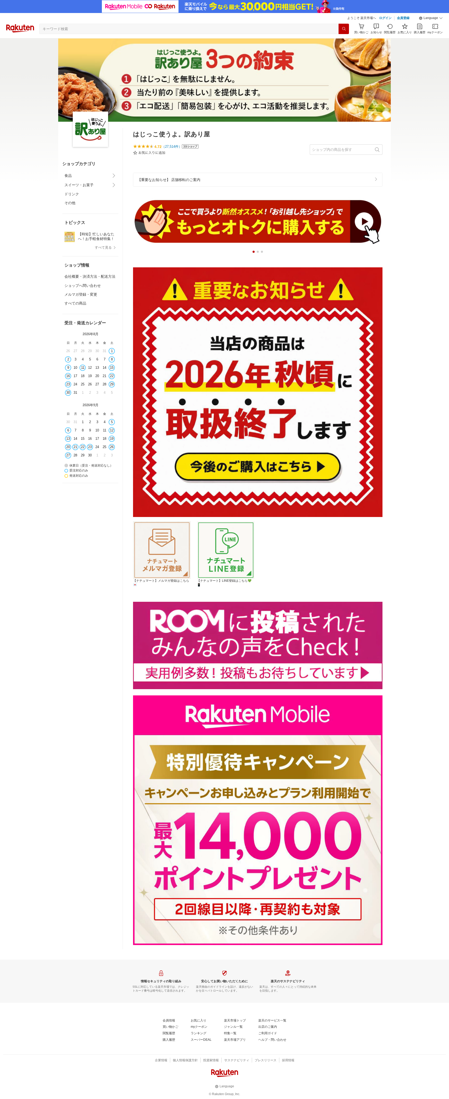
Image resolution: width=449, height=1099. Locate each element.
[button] (431, 18)
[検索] (344, 29)
